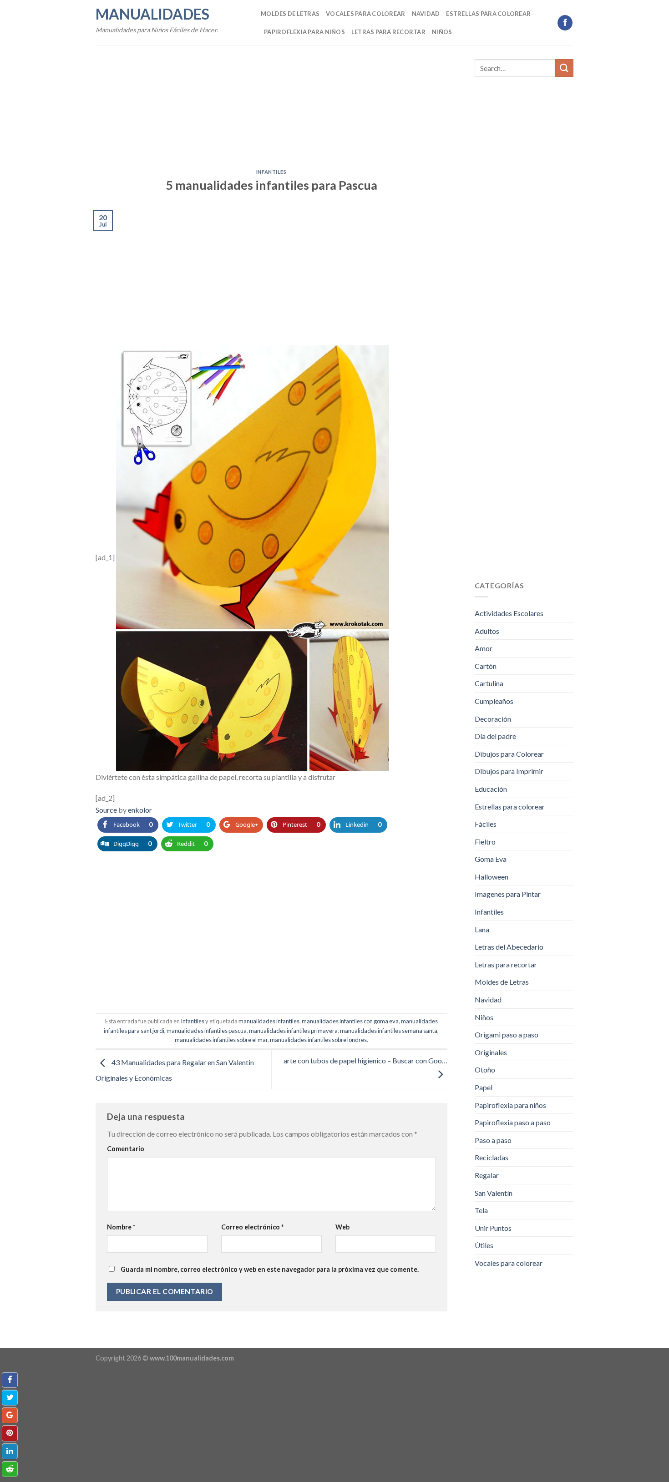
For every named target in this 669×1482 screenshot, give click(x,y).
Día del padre (495, 736)
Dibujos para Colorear (509, 753)
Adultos (487, 631)
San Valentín (493, 1193)
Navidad (426, 13)
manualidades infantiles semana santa (388, 1030)
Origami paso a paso (506, 1034)
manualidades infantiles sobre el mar (221, 1039)
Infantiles (271, 172)
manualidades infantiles (268, 1021)
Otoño (485, 1069)
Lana (482, 929)
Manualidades (152, 14)
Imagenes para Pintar (508, 894)
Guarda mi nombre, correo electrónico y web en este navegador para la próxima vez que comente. (270, 1269)
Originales (491, 1052)
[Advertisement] (271, 102)
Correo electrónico (252, 1227)
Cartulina (489, 683)
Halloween (491, 876)
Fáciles (486, 823)
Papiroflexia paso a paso (513, 1122)
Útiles (484, 1245)
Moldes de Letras (290, 13)
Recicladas (491, 1157)
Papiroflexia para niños (304, 31)
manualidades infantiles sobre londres (318, 1039)
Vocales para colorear (365, 13)
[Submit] (564, 68)
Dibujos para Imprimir (509, 771)
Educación (491, 788)
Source (106, 809)
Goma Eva (491, 859)
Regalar (487, 1175)
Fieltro (485, 841)
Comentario (125, 1149)
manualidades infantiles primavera (293, 1030)
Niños (442, 31)
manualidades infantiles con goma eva (350, 1021)
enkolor (140, 809)
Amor (483, 648)
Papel (483, 1087)
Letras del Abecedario (509, 946)
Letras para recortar (388, 31)
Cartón (486, 666)
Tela (481, 1210)
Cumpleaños (494, 701)
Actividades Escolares (509, 613)
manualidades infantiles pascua (207, 1030)
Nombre (121, 1227)
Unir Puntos (493, 1228)
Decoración (493, 718)
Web (342, 1227)
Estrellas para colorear (488, 13)
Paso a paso (493, 1140)
